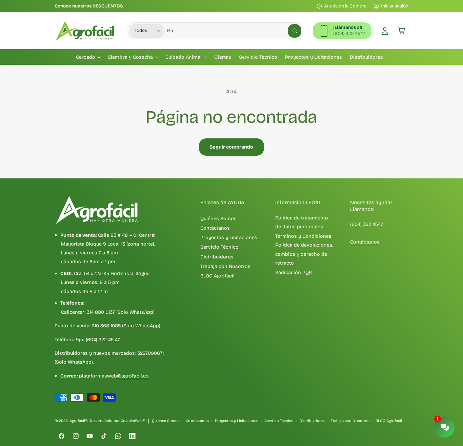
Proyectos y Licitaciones (228, 237)
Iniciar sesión (394, 6)
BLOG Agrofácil (217, 276)
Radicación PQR (293, 272)
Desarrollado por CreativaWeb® (117, 421)
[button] (401, 30)
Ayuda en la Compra (345, 6)
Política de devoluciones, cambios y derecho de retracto (304, 254)
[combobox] (234, 30)
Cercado (85, 57)
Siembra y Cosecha (130, 57)
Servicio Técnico (219, 247)
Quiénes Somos (218, 218)
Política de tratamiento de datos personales (301, 222)
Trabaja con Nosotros (225, 266)
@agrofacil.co (132, 376)
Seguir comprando (231, 147)
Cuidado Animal (183, 57)
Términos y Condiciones (303, 236)
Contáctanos (215, 228)
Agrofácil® (78, 421)
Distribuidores (217, 257)
